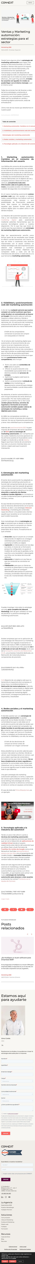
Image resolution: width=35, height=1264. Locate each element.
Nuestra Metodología (7, 1207)
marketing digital (8, 220)
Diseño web (4, 1224)
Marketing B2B (6, 47)
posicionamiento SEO (18, 427)
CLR (3, 680)
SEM (7, 432)
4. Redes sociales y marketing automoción (17, 139)
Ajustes (20, 1261)
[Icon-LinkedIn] (2, 1197)
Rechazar (13, 1261)
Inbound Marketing (7, 1220)
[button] (5, 909)
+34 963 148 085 (6, 1193)
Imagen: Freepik (5, 899)
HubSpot (4, 1226)
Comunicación (5, 1217)
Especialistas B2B (6, 1205)
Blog (2, 1239)
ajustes (14, 1258)
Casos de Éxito (5, 1237)
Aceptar (5, 1261)
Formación (4, 1229)
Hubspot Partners (6, 1209)
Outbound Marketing (7, 1222)
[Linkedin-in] (2, 1045)
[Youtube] (9, 1197)
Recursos (4, 1241)
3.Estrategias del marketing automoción (16, 135)
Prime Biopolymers (22, 790)
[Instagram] (6, 1197)
